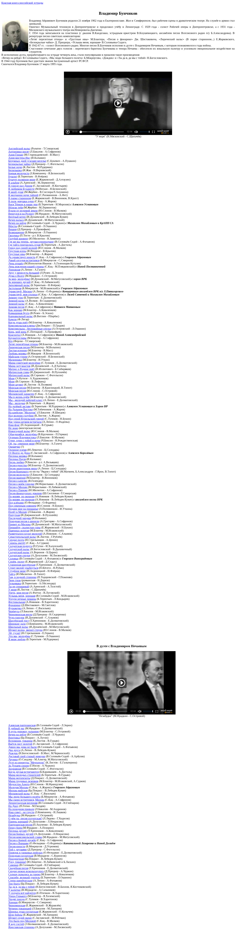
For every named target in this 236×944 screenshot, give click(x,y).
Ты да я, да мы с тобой (21, 886)
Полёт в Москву (17, 511)
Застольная (14, 288)
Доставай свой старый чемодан (26, 756)
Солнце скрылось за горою (24, 874)
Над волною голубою (21, 415)
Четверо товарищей (19, 908)
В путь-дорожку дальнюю (23, 731)
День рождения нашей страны (26, 266)
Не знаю (13, 428)
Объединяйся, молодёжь (22, 434)
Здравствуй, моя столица (22, 294)
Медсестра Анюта (19, 784)
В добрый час (16, 728)
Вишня (12, 229)
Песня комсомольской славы (25, 837)
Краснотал (14, 334)
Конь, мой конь (17, 331)
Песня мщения (17, 477)
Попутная (14, 515)
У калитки (14, 889)
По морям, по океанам (21, 496)
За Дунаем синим (18, 765)
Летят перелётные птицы (23, 344)
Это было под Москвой (22, 920)
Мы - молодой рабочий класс (25, 400)
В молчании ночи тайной (23, 195)
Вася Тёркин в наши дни (23, 204)
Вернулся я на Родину (21, 213)
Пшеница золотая (18, 530)
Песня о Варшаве (18, 843)
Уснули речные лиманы (22, 598)
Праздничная (16, 858)
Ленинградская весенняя (22, 802)
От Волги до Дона (19, 452)
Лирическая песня (19, 347)
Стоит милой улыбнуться (23, 567)
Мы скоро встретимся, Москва (26, 799)
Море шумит (15, 384)
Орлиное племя (17, 449)
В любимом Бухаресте (21, 188)
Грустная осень (17, 251)
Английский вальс (19, 148)
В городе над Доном (20, 185)
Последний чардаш (19, 518)
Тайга (11, 574)
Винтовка (14, 737)
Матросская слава (18, 372)
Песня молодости (18, 474)
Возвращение (16, 232)
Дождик (13, 753)
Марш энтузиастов (19, 365)
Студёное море (17, 571)
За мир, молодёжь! (19, 279)
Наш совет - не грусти (21, 812)
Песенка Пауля (17, 459)
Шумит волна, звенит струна (25, 630)
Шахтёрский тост (18, 620)
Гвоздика (13, 235)
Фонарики (14, 605)
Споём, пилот (16, 561)
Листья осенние (17, 350)
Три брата (14, 883)
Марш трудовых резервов (23, 781)
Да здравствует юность (21, 257)
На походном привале (21, 809)
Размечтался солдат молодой (25, 533)
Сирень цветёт (17, 543)
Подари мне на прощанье (23, 508)
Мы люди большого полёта (24, 796)
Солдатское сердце (19, 555)
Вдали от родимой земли (23, 210)
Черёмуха (14, 611)
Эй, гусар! (14, 633)
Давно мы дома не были (22, 747)
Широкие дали (17, 623)
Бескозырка (15, 170)
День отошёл (15, 263)
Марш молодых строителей (24, 774)
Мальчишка (15, 359)
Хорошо (13, 902)
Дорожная (14, 269)
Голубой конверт (18, 238)
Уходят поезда (16, 899)
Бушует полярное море (21, 179)
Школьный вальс (18, 626)
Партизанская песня (20, 824)
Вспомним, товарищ (20, 740)
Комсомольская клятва (21, 325)
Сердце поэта (16, 539)
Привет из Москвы (19, 524)
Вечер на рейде (17, 223)
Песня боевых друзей (21, 834)
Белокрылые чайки (19, 164)
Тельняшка (14, 583)
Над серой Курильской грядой (26, 418)
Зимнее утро (15, 297)
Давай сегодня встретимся (23, 260)
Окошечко (14, 446)
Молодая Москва (18, 787)
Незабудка (14, 815)
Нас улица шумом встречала (25, 421)
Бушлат (12, 176)
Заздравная (14, 768)
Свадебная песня (18, 868)
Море (11, 378)
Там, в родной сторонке (22, 577)
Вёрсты (12, 226)
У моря (12, 589)
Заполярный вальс (19, 285)
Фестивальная (16, 602)
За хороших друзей (19, 282)
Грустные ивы (16, 254)
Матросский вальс (19, 375)
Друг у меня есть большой (23, 272)
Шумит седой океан (20, 917)
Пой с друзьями (17, 849)
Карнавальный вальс (20, 316)
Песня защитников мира (22, 468)
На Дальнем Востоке (20, 409)
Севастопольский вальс (22, 536)
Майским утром (17, 356)
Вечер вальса (16, 219)
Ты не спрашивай (18, 586)
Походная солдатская (20, 855)
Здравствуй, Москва (20, 291)
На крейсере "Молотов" (22, 412)
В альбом (13, 182)
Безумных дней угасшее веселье (27, 160)
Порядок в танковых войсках (25, 852)
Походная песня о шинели (23, 521)
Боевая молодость (18, 173)
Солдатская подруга (20, 546)
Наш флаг (14, 425)
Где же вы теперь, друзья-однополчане (31, 241)
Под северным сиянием (22, 505)
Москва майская (17, 790)
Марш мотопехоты (19, 778)
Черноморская (16, 905)
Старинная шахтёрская (21, 564)
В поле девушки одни (21, 201)
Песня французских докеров (25, 493)
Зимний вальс (16, 300)
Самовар (13, 865)
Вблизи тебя (15, 207)
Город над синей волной (22, 247)
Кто (10, 341)
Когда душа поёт (18, 322)
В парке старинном (19, 198)
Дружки (13, 759)
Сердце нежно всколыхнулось (26, 871)
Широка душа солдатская (23, 911)
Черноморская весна (20, 614)
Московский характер (21, 393)
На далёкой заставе (19, 406)
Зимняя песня (16, 306)
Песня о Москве (18, 487)
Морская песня (17, 387)
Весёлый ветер (17, 216)
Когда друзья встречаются (23, 771)
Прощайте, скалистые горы (24, 527)
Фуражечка (15, 608)
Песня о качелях (17, 480)
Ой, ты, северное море (21, 443)
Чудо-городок (16, 617)
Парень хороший (18, 821)
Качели (12, 319)
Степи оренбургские (20, 880)
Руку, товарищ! (17, 861)
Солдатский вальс (19, 549)
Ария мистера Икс (19, 157)
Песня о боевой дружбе (22, 840)
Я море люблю (17, 639)
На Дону (13, 806)
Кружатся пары (17, 338)
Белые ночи (15, 167)
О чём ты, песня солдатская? (25, 818)
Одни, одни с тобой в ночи (24, 440)
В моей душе (15, 192)
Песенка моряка (17, 456)
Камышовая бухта (18, 313)
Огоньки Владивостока (22, 437)
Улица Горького (17, 896)
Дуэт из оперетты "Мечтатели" (26, 762)
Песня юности (16, 846)
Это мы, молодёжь (19, 636)
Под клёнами (16, 502)
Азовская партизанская (22, 725)
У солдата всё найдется (22, 893)
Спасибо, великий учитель (24, 877)
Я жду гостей (16, 924)
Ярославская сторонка (21, 927)
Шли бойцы (15, 914)
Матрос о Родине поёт (21, 369)
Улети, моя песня (18, 592)
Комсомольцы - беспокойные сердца (29, 328)
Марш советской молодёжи (24, 362)
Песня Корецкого (18, 471)
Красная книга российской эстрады (22, 2)
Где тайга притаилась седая (24, 244)
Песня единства (17, 465)
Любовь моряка (17, 353)
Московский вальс (19, 793)
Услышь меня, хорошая (21, 595)
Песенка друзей (17, 830)
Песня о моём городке (21, 484)
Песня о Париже (18, 490)
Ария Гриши (15, 154)
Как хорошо (15, 310)
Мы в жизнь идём (18, 397)
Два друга (14, 750)
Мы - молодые (16, 403)
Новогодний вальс (19, 431)
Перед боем (15, 827)
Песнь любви (16, 462)
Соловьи (13, 558)
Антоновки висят (18, 151)
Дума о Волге (16, 275)
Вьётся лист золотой (20, 743)
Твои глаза (14, 580)
